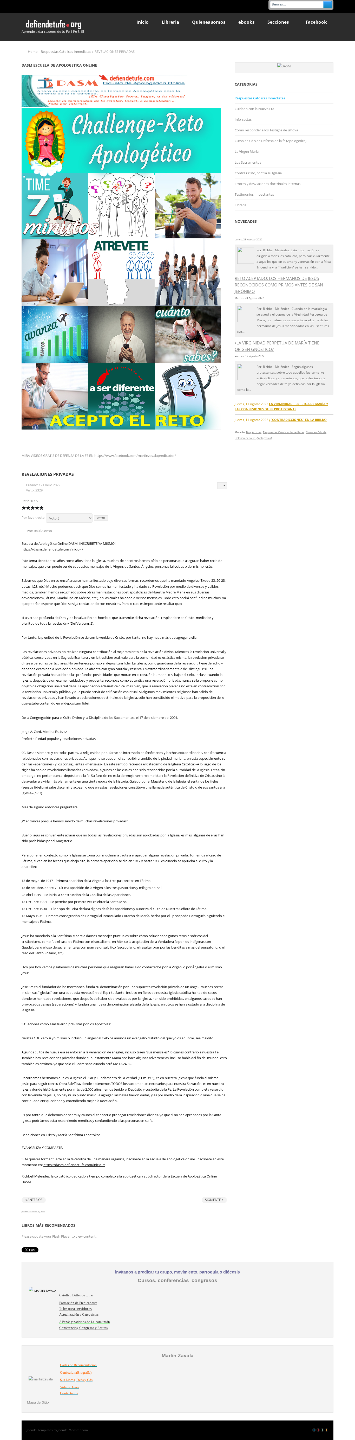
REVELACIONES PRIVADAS (48, 474)
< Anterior (33, 1200)
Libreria (240, 205)
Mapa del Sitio (38, 1402)
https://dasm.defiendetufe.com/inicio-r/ (52, 549)
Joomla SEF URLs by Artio (33, 1211)
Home (32, 51)
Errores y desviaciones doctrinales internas (267, 183)
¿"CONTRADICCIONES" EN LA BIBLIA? (298, 420)
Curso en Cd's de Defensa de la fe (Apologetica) (270, 140)
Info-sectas (243, 119)
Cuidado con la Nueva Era (254, 108)
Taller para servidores (75, 1308)
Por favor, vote (33, 517)
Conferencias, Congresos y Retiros (83, 1328)
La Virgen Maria (247, 151)
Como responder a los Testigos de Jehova (266, 130)
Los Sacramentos (248, 162)
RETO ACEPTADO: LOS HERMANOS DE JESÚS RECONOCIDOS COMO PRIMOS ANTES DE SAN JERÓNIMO (279, 285)
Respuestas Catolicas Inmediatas (66, 51)
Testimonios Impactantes (254, 194)
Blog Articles (253, 432)
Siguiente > (214, 1200)
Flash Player (61, 1236)
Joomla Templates (40, 1430)
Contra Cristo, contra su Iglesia (258, 173)
